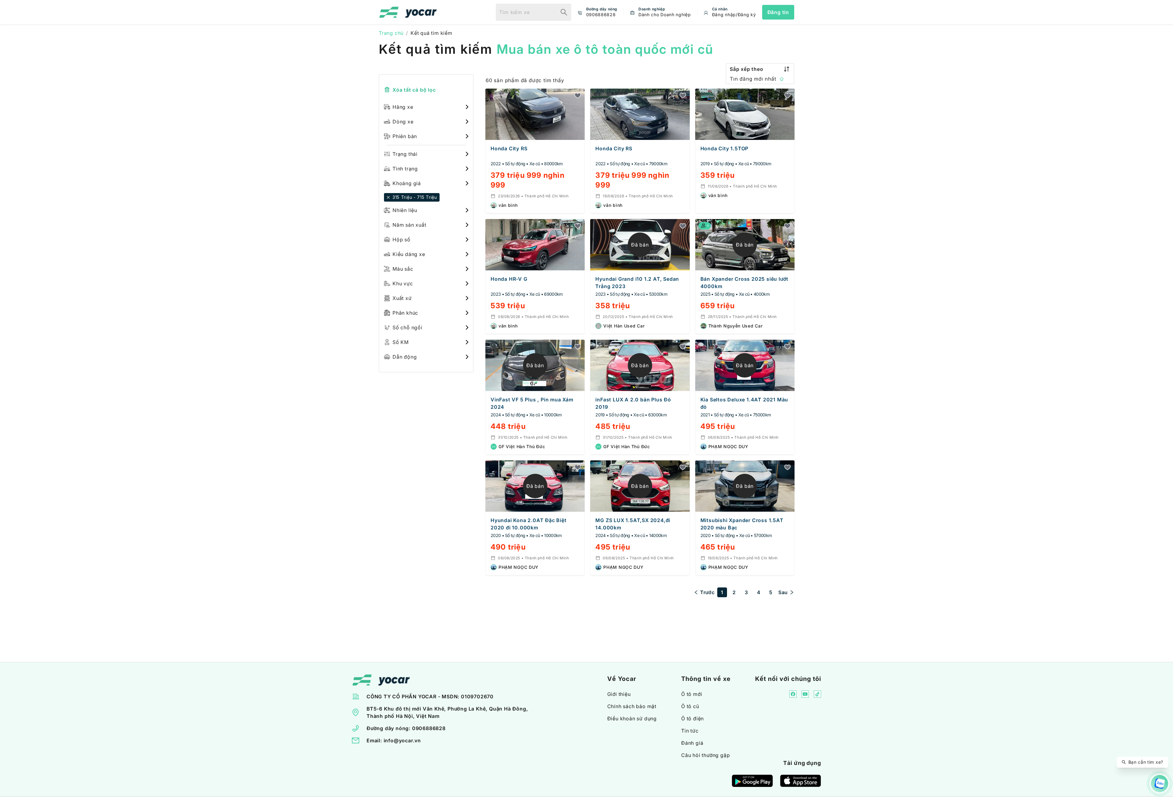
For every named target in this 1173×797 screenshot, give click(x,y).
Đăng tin (778, 12)
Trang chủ (391, 33)
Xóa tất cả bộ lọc (414, 90)
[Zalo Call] (1159, 783)
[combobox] (526, 12)
